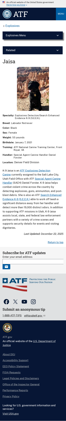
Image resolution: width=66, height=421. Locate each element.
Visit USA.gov (11, 413)
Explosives (12, 25)
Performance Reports (15, 390)
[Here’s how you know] (33, 4)
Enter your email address (17, 256)
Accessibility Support (15, 360)
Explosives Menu (16, 35)
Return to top (55, 242)
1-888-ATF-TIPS (12, 315)
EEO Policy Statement (16, 366)
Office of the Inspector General (21, 384)
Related (10, 50)
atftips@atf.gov (33, 315)
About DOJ (9, 354)
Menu (61, 14)
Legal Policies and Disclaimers (21, 378)
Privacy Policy (11, 396)
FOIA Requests (12, 372)
